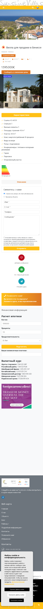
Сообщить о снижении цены (16, 72)
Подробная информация (11, 528)
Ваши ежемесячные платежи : (14, 351)
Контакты (5, 531)
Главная (5, 509)
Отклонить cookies (16, 600)
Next (41, 91)
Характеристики (21, 115)
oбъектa (5, 516)
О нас (4, 513)
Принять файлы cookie (17, 589)
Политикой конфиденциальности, (27, 241)
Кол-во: (5, 320)
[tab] (22, 115)
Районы (5, 524)
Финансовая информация (14, 310)
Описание (21, 182)
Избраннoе (6, 539)
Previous (2, 91)
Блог (3, 520)
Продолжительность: (11, 337)
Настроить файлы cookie (16, 595)
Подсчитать (21, 347)
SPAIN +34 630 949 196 (12, 549)
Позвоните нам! (8, 535)
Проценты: (6, 328)
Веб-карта (34, 578)
